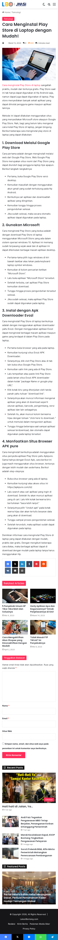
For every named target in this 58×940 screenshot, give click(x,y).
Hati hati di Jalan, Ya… (17, 806)
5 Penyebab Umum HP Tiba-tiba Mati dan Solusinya (14, 609)
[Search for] (49, 5)
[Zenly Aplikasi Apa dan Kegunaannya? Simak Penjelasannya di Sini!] (43, 596)
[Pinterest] (36, 564)
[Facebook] (8, 564)
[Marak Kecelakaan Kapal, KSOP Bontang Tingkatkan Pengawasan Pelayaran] (10, 839)
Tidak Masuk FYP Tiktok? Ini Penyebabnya (39, 640)
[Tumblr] (29, 564)
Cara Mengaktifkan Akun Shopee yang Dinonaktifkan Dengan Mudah (14, 641)
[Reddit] (44, 564)
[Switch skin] (43, 5)
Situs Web (7, 731)
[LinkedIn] (22, 564)
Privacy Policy (29, 928)
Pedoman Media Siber (40, 924)
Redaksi (11, 924)
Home (7, 12)
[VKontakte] (8, 571)
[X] (15, 564)
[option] (29, 888)
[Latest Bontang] (14, 4)
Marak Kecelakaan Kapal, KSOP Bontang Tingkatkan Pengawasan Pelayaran (38, 838)
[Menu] (54, 5)
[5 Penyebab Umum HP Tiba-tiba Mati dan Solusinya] (15, 596)
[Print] (22, 571)
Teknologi (16, 12)
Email (5, 718)
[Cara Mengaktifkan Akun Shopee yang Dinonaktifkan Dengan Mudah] (15, 627)
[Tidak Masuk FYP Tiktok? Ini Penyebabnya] (43, 627)
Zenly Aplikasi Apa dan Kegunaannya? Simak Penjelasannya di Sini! (42, 609)
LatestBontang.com (29, 919)
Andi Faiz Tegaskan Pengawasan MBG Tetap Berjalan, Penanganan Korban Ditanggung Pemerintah (37, 822)
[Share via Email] (15, 571)
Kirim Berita (22, 924)
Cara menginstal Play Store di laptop (21, 85)
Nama (5, 705)
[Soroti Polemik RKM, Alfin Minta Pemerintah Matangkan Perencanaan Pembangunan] (10, 853)
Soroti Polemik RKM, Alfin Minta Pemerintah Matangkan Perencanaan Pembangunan (38, 852)
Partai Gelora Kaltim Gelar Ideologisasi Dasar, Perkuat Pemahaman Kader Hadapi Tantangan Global (27, 898)
